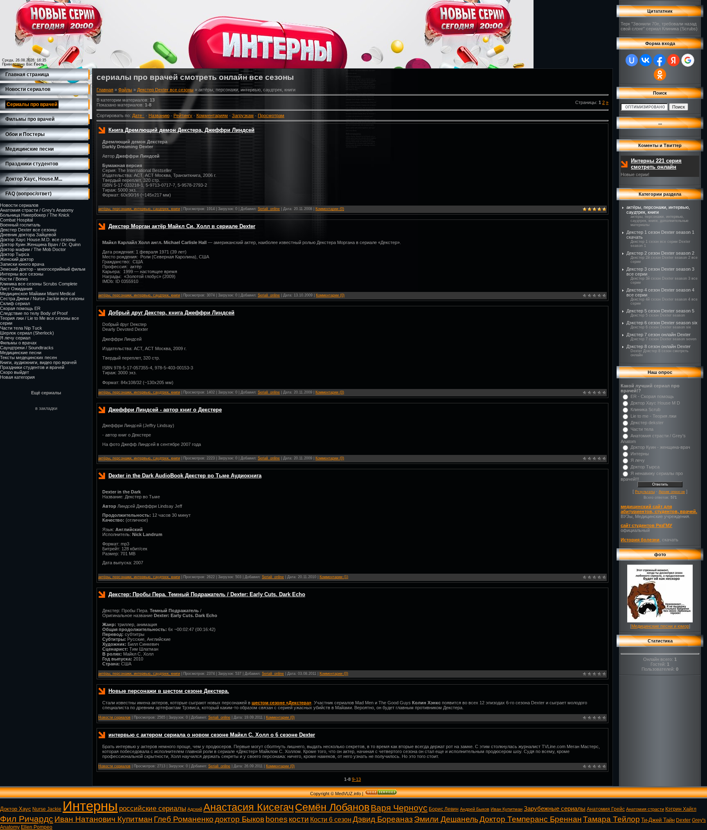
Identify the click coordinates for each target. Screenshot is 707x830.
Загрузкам (243, 115)
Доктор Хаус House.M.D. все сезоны (38, 239)
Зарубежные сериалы (554, 808)
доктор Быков (239, 819)
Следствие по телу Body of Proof (34, 313)
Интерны (639, 453)
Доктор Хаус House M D (655, 402)
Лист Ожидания (16, 288)
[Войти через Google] (687, 60)
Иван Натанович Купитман (103, 819)
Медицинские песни (20, 352)
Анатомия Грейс (606, 809)
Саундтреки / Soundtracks (27, 347)
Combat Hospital (16, 219)
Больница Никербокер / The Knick (35, 215)
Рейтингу (182, 115)
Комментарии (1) (334, 577)
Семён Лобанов (332, 807)
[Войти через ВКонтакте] (645, 60)
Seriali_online (269, 209)
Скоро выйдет (14, 372)
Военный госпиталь (20, 224)
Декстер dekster (647, 422)
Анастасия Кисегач (248, 807)
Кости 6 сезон (330, 819)
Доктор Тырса (14, 254)
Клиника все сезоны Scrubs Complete (38, 283)
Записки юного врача (22, 264)
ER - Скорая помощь (652, 396)
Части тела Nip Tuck (21, 328)
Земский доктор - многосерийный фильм (43, 269)
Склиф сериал (15, 303)
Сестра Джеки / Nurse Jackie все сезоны (42, 298)
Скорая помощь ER (20, 308)
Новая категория (17, 377)
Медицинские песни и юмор (660, 626)
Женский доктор (17, 259)
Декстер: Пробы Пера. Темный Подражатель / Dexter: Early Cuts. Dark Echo (206, 594)
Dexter (683, 820)
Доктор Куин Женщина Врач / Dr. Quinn (40, 244)
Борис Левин (444, 809)
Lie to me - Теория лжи (653, 416)
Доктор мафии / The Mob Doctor (33, 249)
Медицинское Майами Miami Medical (37, 293)
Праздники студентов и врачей (32, 367)
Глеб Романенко (184, 819)
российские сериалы (152, 808)
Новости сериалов (19, 205)
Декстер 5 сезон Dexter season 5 (660, 310)
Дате (137, 115)
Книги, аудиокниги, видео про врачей (38, 362)
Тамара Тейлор (611, 819)
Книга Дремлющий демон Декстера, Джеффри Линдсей (181, 130)
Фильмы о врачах (18, 342)
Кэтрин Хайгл (680, 809)
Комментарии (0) (329, 209)
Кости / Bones (14, 278)
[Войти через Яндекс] (673, 60)
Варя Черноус (399, 808)
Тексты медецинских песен (28, 357)
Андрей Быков (474, 809)
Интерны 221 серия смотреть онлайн (656, 164)
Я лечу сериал (15, 337)
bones (277, 819)
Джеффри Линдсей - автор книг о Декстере (165, 410)
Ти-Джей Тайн (658, 820)
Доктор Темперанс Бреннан (531, 819)
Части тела (641, 429)
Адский (194, 809)
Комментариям (212, 115)
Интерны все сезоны (21, 273)
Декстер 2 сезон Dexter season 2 (660, 253)
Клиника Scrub (645, 409)
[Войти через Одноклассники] (660, 74)
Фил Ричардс (26, 819)
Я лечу (637, 460)
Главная (105, 89)
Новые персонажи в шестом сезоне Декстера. (168, 691)
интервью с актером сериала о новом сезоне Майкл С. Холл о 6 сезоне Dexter (211, 735)
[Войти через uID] (632, 60)
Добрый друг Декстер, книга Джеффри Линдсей (171, 313)
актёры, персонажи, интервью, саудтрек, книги (139, 209)
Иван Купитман (506, 809)
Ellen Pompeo (36, 827)
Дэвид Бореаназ (383, 819)
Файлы (125, 89)
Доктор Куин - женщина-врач (660, 447)
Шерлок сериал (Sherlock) (27, 332)
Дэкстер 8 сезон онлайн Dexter (658, 346)
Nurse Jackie (46, 809)
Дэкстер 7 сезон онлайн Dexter (658, 334)
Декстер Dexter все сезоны (28, 229)
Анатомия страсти (645, 809)
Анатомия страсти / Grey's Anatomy (37, 210)
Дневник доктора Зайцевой (28, 234)
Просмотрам (271, 115)
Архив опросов (672, 492)
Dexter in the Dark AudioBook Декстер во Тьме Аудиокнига (184, 476)
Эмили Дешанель (446, 819)
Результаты (645, 492)
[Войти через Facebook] (659, 60)
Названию (159, 115)
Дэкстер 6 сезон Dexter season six (662, 322)
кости (299, 819)
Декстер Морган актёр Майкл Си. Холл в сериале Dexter (181, 226)
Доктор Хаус (15, 809)
